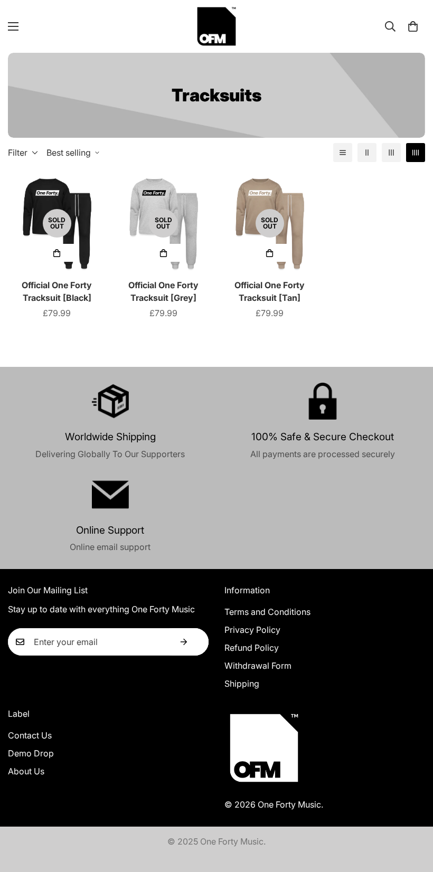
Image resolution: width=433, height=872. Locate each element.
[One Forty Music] (216, 26)
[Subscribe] (184, 642)
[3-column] (391, 152)
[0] (413, 26)
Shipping (241, 683)
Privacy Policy (252, 629)
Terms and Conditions (267, 611)
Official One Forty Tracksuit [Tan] (269, 291)
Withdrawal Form (257, 665)
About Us (26, 771)
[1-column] (342, 152)
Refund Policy (251, 647)
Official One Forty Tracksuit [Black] (57, 291)
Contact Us (30, 735)
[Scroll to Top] (412, 814)
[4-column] (415, 152)
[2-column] (366, 152)
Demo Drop (31, 753)
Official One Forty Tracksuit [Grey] (163, 291)
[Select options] (57, 253)
